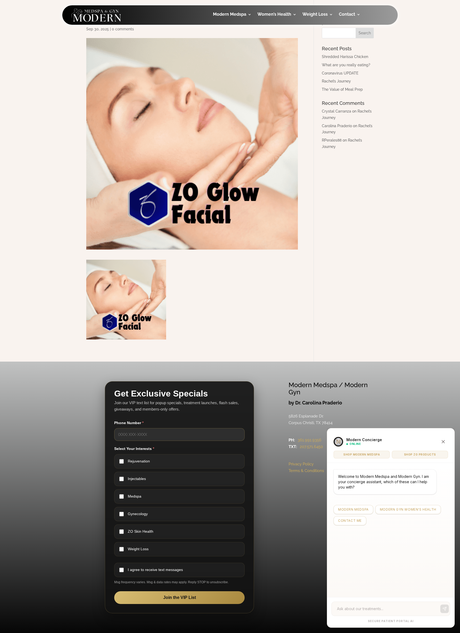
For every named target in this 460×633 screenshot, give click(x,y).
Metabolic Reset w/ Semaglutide (327, 69)
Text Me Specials (364, 76)
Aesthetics (232, 40)
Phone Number (128, 423)
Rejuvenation (139, 461)
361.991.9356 (309, 440)
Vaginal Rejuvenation (279, 104)
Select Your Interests (134, 448)
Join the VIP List (179, 597)
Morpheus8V (278, 72)
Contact (347, 15)
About (353, 29)
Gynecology (277, 29)
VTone (271, 50)
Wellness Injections (231, 54)
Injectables (232, 29)
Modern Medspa (229, 15)
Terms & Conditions (306, 470)
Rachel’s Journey (336, 81)
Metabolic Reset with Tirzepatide (327, 51)
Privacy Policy (301, 464)
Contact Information (359, 44)
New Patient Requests (359, 62)
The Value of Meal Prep (342, 89)
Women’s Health (274, 15)
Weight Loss (315, 15)
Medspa (134, 496)
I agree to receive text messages (155, 570)
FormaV (273, 61)
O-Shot (272, 40)
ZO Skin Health (140, 531)
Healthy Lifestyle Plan (327, 33)
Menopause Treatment (277, 86)
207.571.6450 (311, 446)
